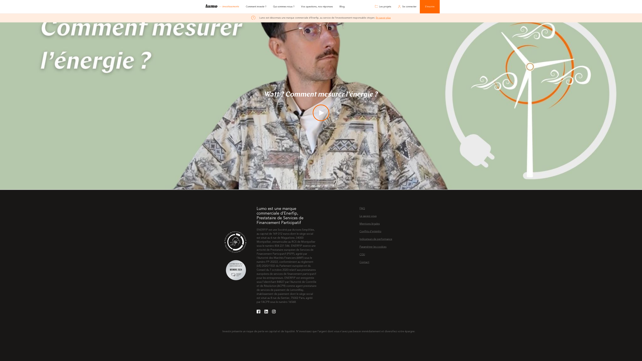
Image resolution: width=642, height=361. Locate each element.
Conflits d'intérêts (370, 231)
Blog (342, 7)
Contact (364, 262)
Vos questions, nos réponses (317, 7)
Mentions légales (369, 224)
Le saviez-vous (368, 216)
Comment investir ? (256, 7)
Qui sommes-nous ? (283, 7)
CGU (362, 254)
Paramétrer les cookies (372, 247)
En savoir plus (383, 18)
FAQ (362, 208)
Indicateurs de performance (375, 239)
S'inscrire (430, 7)
